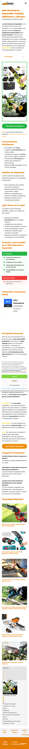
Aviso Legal (24, 388)
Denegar (14, 381)
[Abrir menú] (25, 3)
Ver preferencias (14, 385)
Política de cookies (6, 388)
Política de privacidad (16, 388)
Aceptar (14, 376)
